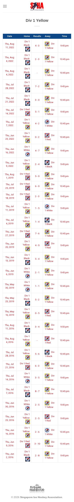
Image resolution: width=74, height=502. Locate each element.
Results (37, 36)
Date (9, 36)
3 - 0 (37, 100)
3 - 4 (37, 326)
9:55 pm (64, 326)
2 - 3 (37, 59)
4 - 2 (37, 123)
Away (47, 36)
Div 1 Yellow (26, 121)
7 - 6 (37, 233)
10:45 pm (64, 59)
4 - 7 (37, 150)
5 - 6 (37, 354)
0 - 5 (37, 313)
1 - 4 (37, 221)
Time (64, 36)
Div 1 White (27, 148)
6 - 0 (37, 186)
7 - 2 (37, 86)
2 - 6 (37, 432)
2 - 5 (37, 404)
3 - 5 (37, 377)
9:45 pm (64, 45)
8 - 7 (37, 391)
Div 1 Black (27, 43)
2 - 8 (37, 455)
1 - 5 (37, 208)
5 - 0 (37, 176)
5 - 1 (37, 111)
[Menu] (5, 6)
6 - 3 (37, 365)
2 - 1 (37, 272)
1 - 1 (37, 286)
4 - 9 (37, 245)
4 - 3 (37, 45)
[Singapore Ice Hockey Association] (37, 6)
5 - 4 (37, 259)
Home (27, 36)
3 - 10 (37, 443)
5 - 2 (37, 299)
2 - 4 (37, 164)
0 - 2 (37, 137)
